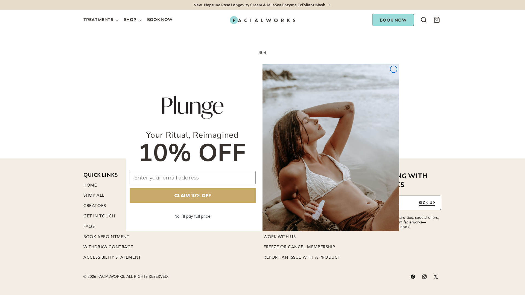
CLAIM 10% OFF (192, 195)
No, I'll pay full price (193, 216)
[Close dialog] (393, 69)
